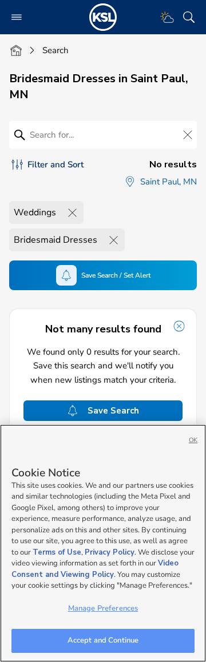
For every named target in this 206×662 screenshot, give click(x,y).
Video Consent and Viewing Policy (95, 569)
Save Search (113, 410)
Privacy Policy (109, 552)
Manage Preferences (103, 608)
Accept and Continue (103, 640)
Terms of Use (57, 552)
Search (55, 50)
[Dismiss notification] (179, 326)
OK (193, 440)
